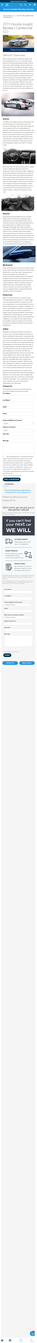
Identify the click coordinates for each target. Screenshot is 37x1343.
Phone (5, 413)
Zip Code (6, 434)
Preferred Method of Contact (12, 420)
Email (5, 407)
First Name (7, 393)
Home (13, 15)
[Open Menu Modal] (2, 4)
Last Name (6, 400)
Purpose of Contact (9, 427)
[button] (10, 663)
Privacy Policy (7, 471)
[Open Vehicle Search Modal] (20, 4)
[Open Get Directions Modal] (30, 4)
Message (6, 440)
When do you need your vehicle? (14, 615)
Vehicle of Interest (10, 621)
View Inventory (18, 50)
